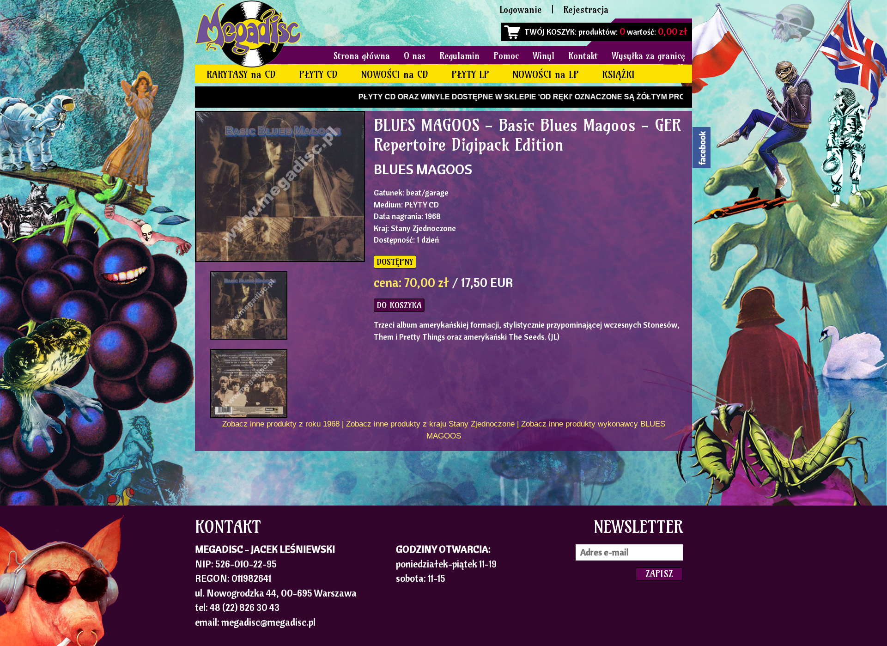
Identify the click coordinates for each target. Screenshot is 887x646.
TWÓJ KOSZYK (549, 32)
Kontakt (583, 55)
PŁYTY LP (470, 74)
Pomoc (506, 55)
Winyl (543, 55)
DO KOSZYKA (399, 305)
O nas (414, 55)
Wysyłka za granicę (648, 55)
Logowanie (520, 9)
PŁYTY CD (318, 74)
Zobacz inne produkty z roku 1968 (281, 424)
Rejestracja (585, 9)
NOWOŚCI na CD (394, 74)
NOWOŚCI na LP (545, 74)
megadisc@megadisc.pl (268, 622)
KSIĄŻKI (618, 74)
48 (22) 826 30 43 (244, 607)
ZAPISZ (659, 573)
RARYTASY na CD (241, 74)
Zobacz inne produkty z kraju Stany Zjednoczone (430, 424)
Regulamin (459, 55)
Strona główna (362, 55)
